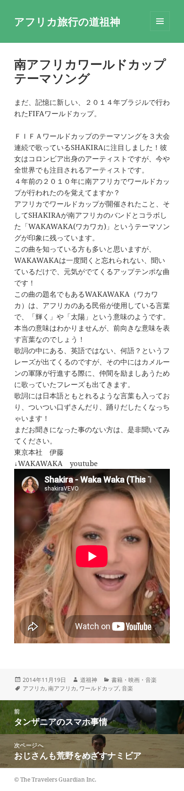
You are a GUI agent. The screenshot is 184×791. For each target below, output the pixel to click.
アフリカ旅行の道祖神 (67, 21)
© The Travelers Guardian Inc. (55, 779)
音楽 (127, 688)
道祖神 (88, 680)
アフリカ (34, 688)
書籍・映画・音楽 (134, 680)
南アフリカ (62, 688)
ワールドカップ (99, 688)
